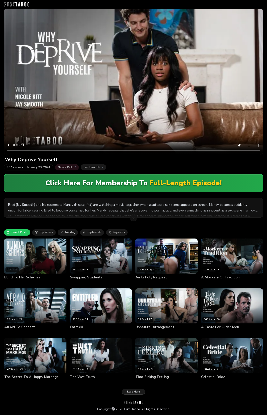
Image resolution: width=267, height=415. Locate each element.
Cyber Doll (207, 284)
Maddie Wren (143, 383)
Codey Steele (29, 334)
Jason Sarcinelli (98, 284)
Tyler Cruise (115, 383)
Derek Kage (157, 334)
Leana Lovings (79, 284)
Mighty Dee (42, 284)
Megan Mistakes (226, 284)
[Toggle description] (133, 217)
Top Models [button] (94, 232)
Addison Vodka (79, 334)
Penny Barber (97, 383)
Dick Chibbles (241, 383)
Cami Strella (12, 334)
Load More (133, 391)
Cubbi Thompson (14, 383)
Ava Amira (10, 284)
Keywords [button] (119, 232)
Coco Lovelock (79, 383)
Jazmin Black (209, 334)
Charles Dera (158, 284)
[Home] (17, 4)
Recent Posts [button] (19, 232)
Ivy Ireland (141, 334)
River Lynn (141, 284)
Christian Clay (98, 334)
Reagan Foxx (224, 383)
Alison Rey (207, 383)
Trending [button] (70, 232)
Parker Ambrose (175, 334)
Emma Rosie (26, 284)
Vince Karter (245, 284)
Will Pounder (161, 383)
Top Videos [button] (46, 232)
